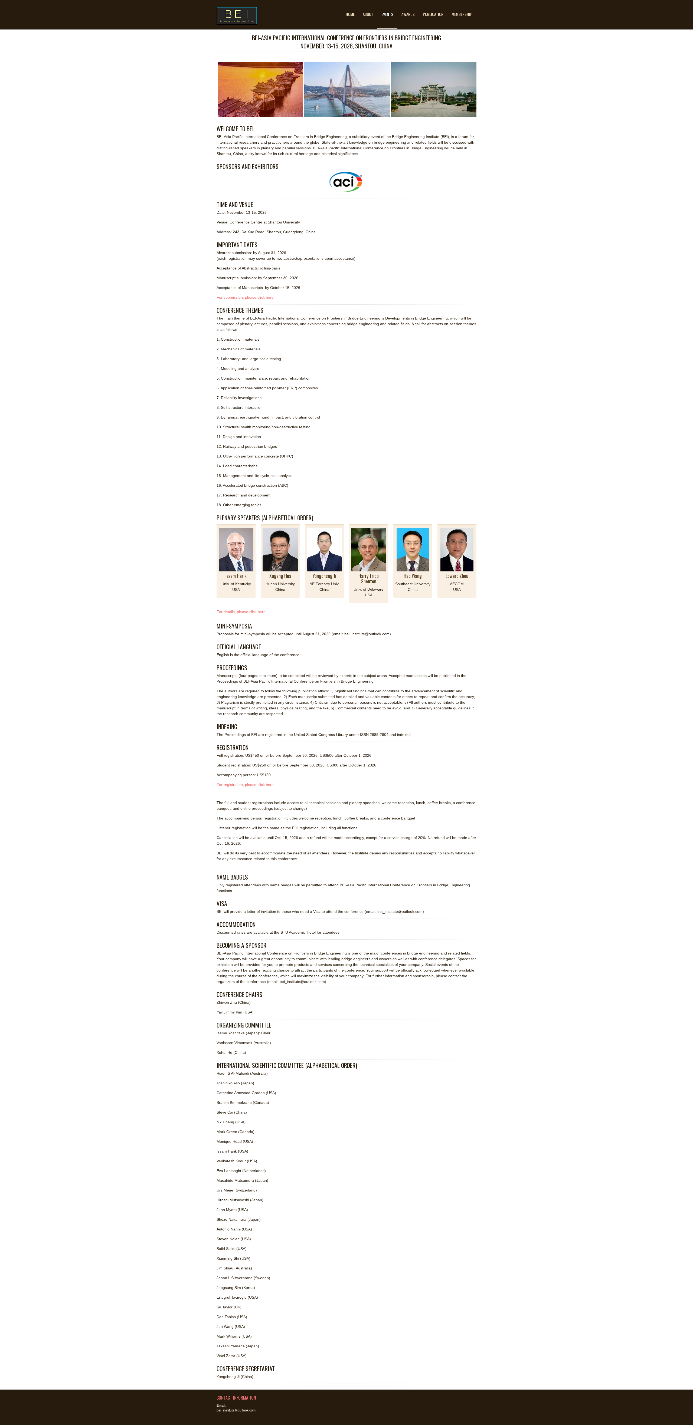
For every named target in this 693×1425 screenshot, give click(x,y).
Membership (462, 14)
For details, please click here (241, 612)
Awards (408, 14)
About (368, 14)
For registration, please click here (245, 784)
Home (350, 14)
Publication (433, 14)
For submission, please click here (245, 297)
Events (387, 14)
